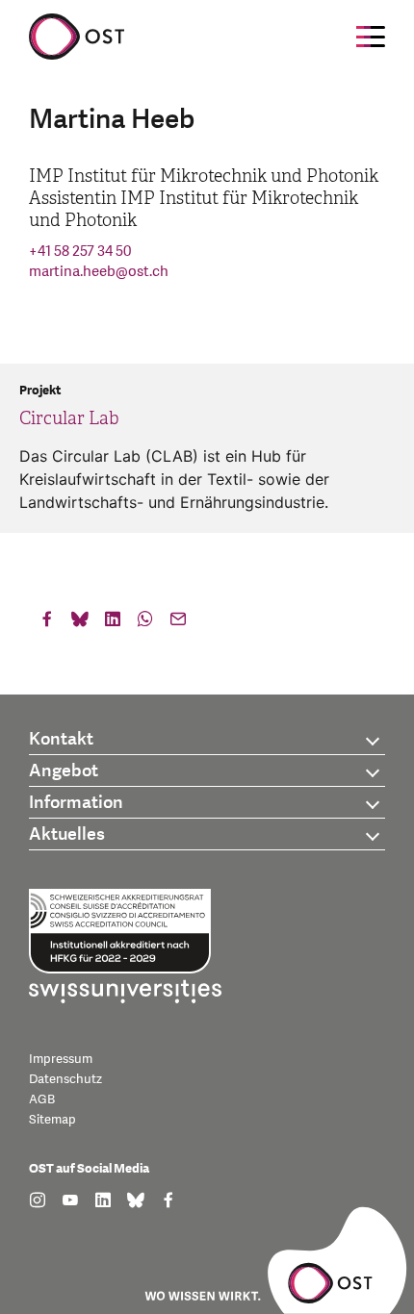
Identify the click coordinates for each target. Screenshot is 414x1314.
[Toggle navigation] (370, 36)
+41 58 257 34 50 (80, 251)
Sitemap (52, 1119)
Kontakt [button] (61, 739)
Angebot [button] (63, 771)
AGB (42, 1099)
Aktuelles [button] (67, 834)
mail (178, 623)
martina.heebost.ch (98, 272)
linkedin (112, 623)
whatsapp (145, 623)
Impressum (60, 1059)
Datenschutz (65, 1079)
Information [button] (76, 803)
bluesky (80, 623)
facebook (47, 623)
